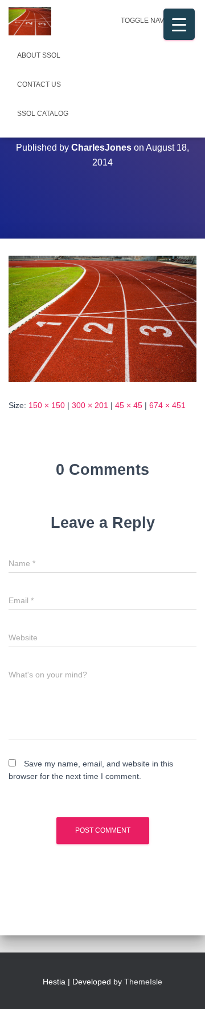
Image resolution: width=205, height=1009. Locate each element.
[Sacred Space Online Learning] (34, 21)
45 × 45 (128, 405)
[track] (102, 317)
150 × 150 (46, 405)
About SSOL (38, 55)
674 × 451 (167, 405)
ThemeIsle (143, 981)
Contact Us (39, 84)
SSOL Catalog (42, 114)
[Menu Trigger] (179, 24)
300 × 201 (90, 405)
